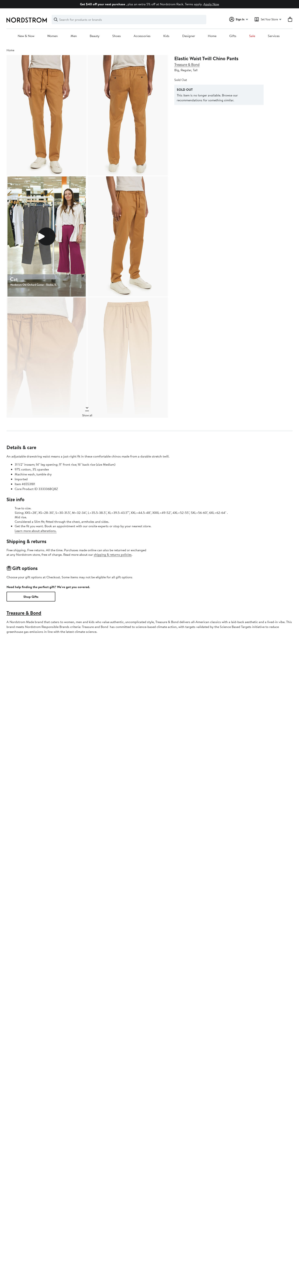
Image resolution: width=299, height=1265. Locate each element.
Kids (166, 36)
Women (52, 36)
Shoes (116, 36)
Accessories (142, 36)
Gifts (232, 36)
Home (212, 36)
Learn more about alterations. (36, 530)
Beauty (94, 36)
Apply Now (211, 4)
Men (74, 36)
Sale (252, 36)
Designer (188, 36)
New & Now (26, 36)
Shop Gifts (30, 596)
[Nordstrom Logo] (27, 20)
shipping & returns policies (113, 554)
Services (274, 36)
